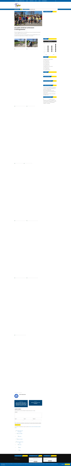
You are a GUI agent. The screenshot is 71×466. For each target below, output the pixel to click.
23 (55, 49)
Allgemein (16, 11)
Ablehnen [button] (63, 464)
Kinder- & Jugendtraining (46, 61)
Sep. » (53, 54)
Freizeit (24, 11)
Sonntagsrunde (20, 392)
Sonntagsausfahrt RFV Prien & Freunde (48, 59)
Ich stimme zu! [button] (67, 464)
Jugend (41, 9)
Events (39, 9)
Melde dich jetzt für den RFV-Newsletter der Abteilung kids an (36, 458)
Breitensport (20, 11)
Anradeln (17, 392)
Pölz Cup (43, 9)
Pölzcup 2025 (45, 9)
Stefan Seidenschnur (22, 394)
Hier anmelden (48, 103)
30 (55, 51)
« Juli (46, 54)
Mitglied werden (46, 94)
